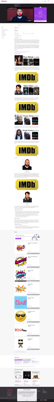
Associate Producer (31, 311)
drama (23, 33)
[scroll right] (39, 356)
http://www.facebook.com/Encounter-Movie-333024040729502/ (22, 51)
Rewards (2, 28)
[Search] (23, 1)
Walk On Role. (30, 338)
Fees (43, 390)
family (25, 33)
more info (15, 31)
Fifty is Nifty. (3, 32)
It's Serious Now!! (31, 297)
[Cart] (46, 1)
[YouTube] (9, 392)
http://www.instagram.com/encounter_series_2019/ (20, 52)
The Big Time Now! (31, 325)
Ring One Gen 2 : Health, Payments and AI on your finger (27, 382)
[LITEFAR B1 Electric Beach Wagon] (36, 375)
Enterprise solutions (45, 392)
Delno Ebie (16, 5)
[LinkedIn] (11, 392)
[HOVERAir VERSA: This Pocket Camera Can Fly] (18, 375)
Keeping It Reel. (3, 31)
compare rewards (18, 238)
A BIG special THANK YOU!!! (5, 30)
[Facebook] (7, 392)
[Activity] (48, 1)
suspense (30, 33)
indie (27, 33)
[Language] (45, 1)
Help (29, 358)
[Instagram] (10, 392)
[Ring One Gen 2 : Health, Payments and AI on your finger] (27, 375)
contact (17, 31)
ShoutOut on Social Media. (4, 29)
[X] (8, 392)
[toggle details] (22, 385)
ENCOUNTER (17, 4)
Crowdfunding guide (33, 358)
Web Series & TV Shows (17, 33)
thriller (32, 33)
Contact (37, 390)
